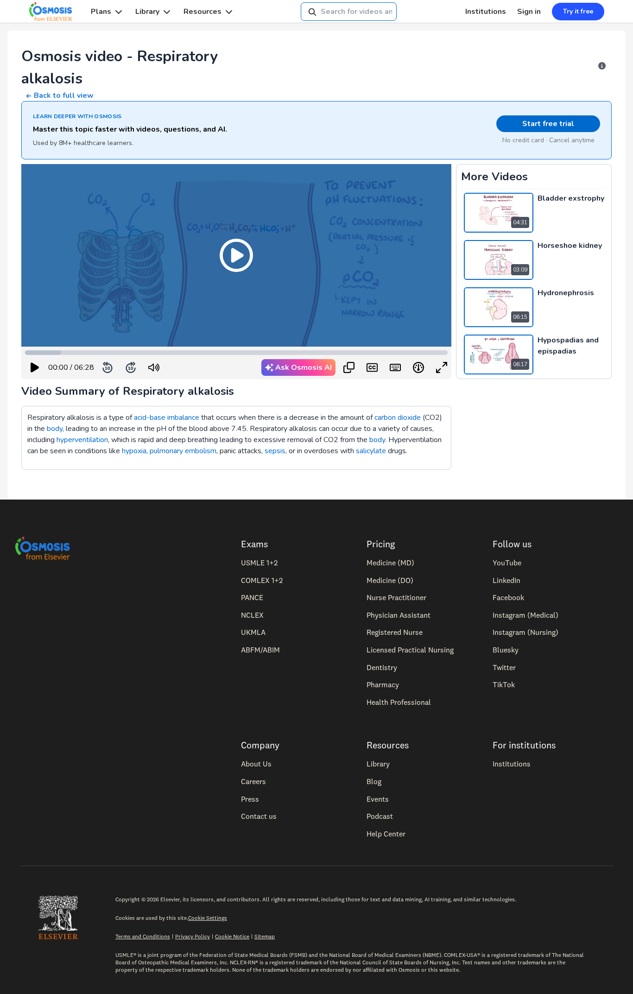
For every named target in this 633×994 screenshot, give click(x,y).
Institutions (485, 11)
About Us (256, 763)
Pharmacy (383, 684)
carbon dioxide (397, 417)
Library (147, 11)
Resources (203, 11)
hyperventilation (82, 440)
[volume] (154, 367)
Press (250, 799)
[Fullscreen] (441, 367)
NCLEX (252, 615)
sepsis (275, 451)
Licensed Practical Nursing (410, 649)
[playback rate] (418, 367)
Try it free (578, 11)
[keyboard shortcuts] (395, 367)
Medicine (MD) (390, 562)
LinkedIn (506, 580)
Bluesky (506, 649)
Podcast (380, 816)
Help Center (386, 833)
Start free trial (548, 124)
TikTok (504, 684)
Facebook (508, 597)
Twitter (504, 667)
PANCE (252, 597)
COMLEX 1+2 (262, 580)
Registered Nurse (395, 632)
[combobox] (348, 11)
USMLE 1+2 (259, 562)
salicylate (371, 451)
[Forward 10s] (130, 367)
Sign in (529, 11)
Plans (101, 11)
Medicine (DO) (390, 580)
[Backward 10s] (107, 367)
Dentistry (382, 667)
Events (378, 799)
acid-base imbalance (166, 417)
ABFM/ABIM (260, 649)
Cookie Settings (207, 917)
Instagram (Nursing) (525, 632)
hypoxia (134, 451)
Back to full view (64, 95)
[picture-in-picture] (349, 367)
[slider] (192, 368)
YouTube (507, 562)
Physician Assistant (398, 615)
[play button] (34, 367)
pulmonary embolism (183, 451)
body (55, 429)
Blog (374, 781)
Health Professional (399, 702)
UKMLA (253, 632)
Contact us (259, 816)
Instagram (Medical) (525, 615)
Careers (253, 781)
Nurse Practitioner (396, 597)
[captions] (372, 367)
